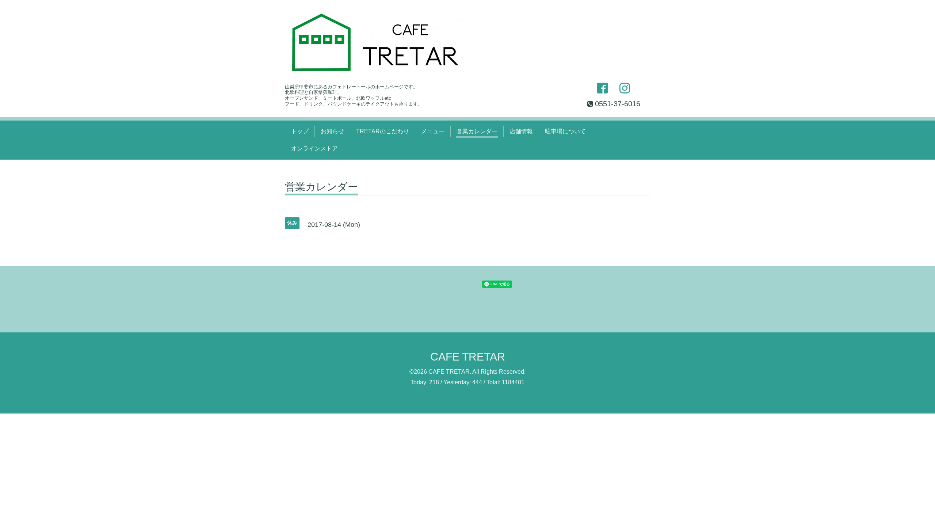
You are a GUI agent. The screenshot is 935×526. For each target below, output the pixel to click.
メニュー (432, 131)
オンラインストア (314, 148)
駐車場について (565, 131)
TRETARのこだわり (382, 131)
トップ (300, 131)
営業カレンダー (477, 131)
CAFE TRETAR (467, 357)
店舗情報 (521, 131)
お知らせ (332, 131)
